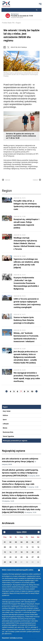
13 (33, 547)
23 (10, 557)
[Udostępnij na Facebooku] (5, 47)
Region (18, 23)
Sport (5, 419)
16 (10, 552)
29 (5, 562)
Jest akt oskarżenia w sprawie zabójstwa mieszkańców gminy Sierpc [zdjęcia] (20, 461)
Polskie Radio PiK (8, 23)
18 (21, 552)
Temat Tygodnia (8, 436)
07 (38, 542)
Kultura (5, 415)
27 (33, 557)
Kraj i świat (6, 411)
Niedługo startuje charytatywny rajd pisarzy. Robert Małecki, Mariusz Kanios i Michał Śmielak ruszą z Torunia (27, 243)
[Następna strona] (37, 391)
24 (16, 557)
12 (27, 547)
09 (10, 547)
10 (32, 391)
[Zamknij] (39, 570)
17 (16, 552)
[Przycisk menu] (40, 3)
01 (5, 542)
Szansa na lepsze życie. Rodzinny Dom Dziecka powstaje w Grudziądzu (24, 320)
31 (16, 562)
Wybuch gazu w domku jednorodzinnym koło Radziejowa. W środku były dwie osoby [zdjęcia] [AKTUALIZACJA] (21, 509)
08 (5, 547)
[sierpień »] (39, 532)
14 (38, 547)
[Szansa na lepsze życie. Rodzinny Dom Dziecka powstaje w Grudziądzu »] (7, 319)
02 (10, 542)
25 (21, 557)
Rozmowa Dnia (8, 432)
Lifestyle (6, 424)
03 (16, 542)
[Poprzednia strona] (7, 391)
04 (21, 542)
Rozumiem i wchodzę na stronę (12, 638)
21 (38, 552)
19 (27, 552)
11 (21, 547)
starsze (7, 180)
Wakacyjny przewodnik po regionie (15, 441)
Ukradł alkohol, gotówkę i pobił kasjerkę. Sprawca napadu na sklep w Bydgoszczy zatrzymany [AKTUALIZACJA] (21, 473)
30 (10, 562)
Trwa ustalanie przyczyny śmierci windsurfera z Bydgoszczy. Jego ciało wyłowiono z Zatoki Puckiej (20, 484)
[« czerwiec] (4, 532)
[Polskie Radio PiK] (6, 3)
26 (27, 557)
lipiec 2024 (21, 532)
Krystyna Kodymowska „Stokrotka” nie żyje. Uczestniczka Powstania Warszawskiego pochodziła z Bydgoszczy (26, 283)
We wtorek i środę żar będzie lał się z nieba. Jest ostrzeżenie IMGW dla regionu (22, 35)
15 (5, 552)
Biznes (5, 428)
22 (5, 557)
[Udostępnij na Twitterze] (9, 47)
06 (33, 542)
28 (38, 557)
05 (27, 542)
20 (33, 552)
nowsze (35, 180)
